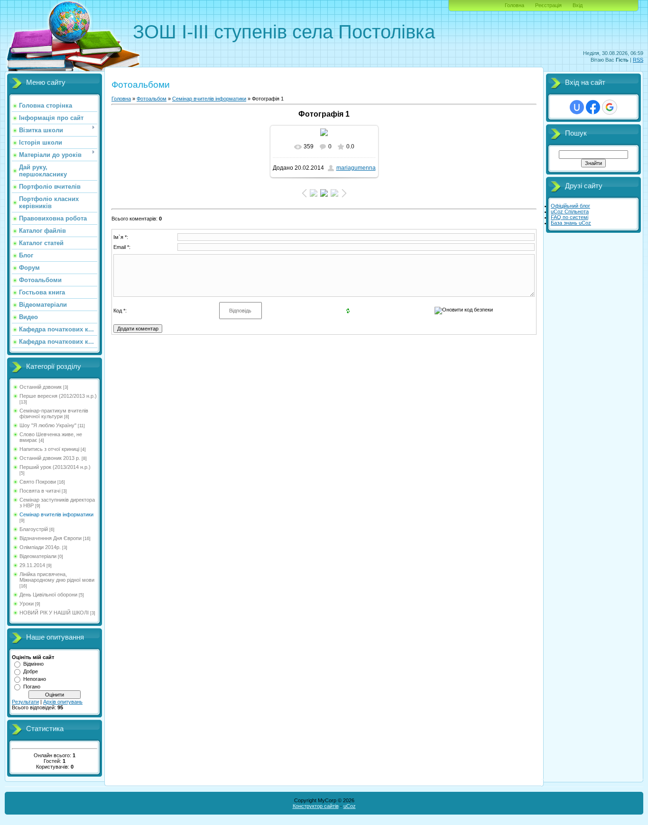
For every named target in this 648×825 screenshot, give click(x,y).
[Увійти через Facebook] (593, 107)
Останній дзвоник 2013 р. (49, 458)
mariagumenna (356, 168)
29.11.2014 (32, 565)
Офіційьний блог (570, 206)
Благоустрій (33, 529)
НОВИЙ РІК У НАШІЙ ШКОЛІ (54, 612)
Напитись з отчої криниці (49, 449)
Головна (514, 5)
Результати (25, 702)
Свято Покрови (37, 482)
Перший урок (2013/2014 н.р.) (55, 467)
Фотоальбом (152, 98)
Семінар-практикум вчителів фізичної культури (53, 413)
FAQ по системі (569, 217)
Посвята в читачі (39, 491)
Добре (30, 671)
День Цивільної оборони (48, 594)
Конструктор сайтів (316, 806)
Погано (31, 686)
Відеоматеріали (37, 556)
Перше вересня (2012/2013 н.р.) (58, 396)
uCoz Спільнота (570, 211)
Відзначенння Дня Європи (50, 538)
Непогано (34, 679)
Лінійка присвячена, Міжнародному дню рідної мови (56, 577)
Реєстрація (548, 5)
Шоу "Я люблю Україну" (47, 425)
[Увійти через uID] (577, 107)
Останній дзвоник (40, 387)
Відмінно (33, 664)
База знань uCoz (571, 223)
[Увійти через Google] (609, 107)
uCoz (349, 806)
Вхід (578, 5)
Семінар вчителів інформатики (56, 514)
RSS (638, 60)
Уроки (26, 603)
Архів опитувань (63, 702)
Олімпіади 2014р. (40, 547)
